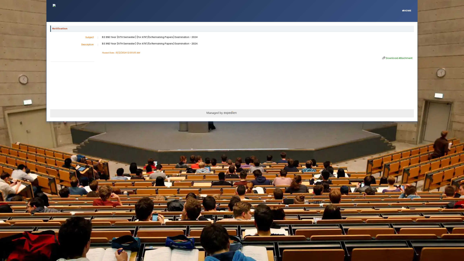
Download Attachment (399, 58)
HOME (407, 10)
